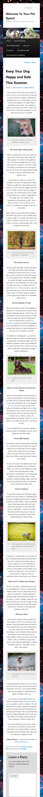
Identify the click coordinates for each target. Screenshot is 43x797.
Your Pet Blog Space (13, 46)
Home (8, 41)
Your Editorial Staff (23, 50)
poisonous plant (14, 405)
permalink (23, 749)
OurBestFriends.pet (21, 742)
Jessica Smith (29, 87)
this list (32, 418)
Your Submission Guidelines (15, 55)
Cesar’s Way (18, 288)
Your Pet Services (19, 41)
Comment (13, 776)
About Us (26, 46)
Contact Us (10, 50)
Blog (23, 747)
